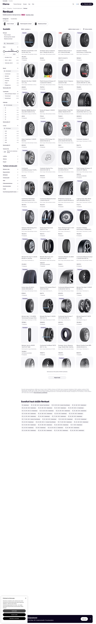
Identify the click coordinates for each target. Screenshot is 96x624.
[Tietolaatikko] (30, 29)
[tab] (5, 18)
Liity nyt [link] (84, 619)
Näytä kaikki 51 (6, 145)
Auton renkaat (7, 34)
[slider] (4, 51)
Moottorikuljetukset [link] (17, 8)
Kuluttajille (5, 1)
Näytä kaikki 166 (7, 87)
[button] (77, 4)
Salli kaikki (14, 610)
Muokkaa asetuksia (14, 618)
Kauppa (25, 4)
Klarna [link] (4, 8)
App (29, 4)
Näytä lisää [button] (57, 377)
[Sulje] (25, 598)
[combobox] (74, 29)
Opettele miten (30, 14)
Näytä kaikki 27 (6, 121)
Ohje (33, 4)
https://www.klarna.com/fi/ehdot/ (40, 392)
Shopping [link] (9, 8)
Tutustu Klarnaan (17, 4)
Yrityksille (11, 1)
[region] (14, 609)
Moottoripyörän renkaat (9, 36)
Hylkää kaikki (14, 614)
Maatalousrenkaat (8, 38)
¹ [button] (82, 175)
